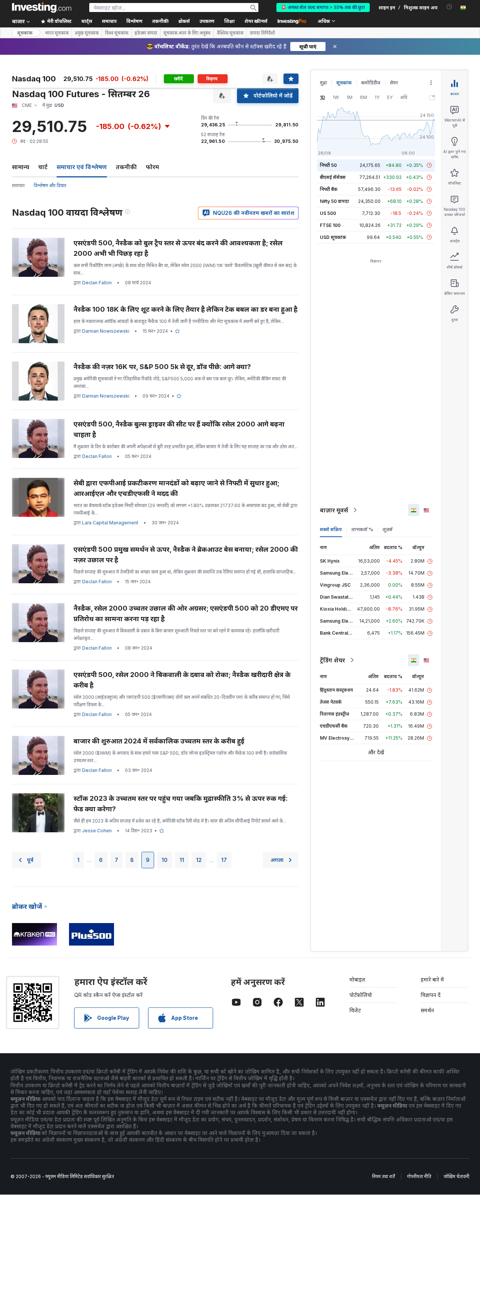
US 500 (328, 213)
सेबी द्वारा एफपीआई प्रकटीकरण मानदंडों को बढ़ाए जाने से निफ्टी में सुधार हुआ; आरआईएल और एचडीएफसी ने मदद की (176, 488)
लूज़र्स (387, 529)
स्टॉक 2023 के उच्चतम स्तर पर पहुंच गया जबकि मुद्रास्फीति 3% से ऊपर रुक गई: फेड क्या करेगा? (181, 803)
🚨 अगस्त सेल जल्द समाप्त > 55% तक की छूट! (323, 7)
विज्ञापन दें (431, 995)
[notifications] (449, 7)
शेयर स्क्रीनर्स (255, 21)
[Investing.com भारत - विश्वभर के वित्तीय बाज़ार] (41, 7)
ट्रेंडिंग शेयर (332, 660)
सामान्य (20, 167)
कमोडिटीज (370, 83)
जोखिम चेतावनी (456, 1176)
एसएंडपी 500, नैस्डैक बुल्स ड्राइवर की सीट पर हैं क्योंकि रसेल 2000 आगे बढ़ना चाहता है (179, 429)
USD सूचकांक (333, 237)
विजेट (355, 1010)
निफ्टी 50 (328, 165)
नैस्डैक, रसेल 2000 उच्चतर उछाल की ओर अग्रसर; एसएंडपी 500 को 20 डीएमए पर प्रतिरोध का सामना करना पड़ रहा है (186, 613)
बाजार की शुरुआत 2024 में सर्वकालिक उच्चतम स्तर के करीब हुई (159, 741)
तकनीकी (126, 167)
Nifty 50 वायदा (334, 201)
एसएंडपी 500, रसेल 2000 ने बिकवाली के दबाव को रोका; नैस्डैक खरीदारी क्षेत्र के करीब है (182, 680)
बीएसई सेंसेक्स (333, 177)
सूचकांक (25, 33)
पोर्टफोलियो (361, 995)
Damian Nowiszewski (105, 331)
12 (199, 860)
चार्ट (43, 167)
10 (165, 860)
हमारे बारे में (432, 979)
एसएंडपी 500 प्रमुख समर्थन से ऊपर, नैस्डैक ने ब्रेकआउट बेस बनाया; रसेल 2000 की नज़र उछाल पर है (186, 554)
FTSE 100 (330, 225)
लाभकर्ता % (362, 529)
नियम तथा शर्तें (383, 1176)
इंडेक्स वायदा (146, 33)
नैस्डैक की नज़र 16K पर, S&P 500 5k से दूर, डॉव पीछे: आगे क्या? (162, 367)
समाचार (18, 185)
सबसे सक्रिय (331, 529)
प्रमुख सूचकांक (87, 33)
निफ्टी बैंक (329, 189)
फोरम (152, 167)
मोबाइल (357, 979)
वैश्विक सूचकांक (230, 33)
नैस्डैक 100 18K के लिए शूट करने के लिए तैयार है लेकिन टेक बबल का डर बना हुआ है (185, 309)
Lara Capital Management (110, 522)
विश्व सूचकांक (116, 33)
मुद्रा (323, 83)
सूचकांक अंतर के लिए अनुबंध (187, 33)
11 (182, 860)
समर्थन (427, 1010)
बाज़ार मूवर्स (334, 510)
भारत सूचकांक (57, 33)
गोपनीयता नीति (419, 1176)
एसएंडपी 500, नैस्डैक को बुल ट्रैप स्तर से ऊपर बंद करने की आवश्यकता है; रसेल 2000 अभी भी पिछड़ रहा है (178, 248)
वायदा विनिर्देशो (262, 33)
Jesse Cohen (97, 830)
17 (224, 860)
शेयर (394, 83)
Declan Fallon (97, 282)
